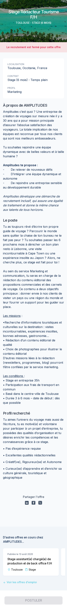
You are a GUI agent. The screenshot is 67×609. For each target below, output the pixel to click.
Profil (11, 88)
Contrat (13, 76)
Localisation (15, 64)
